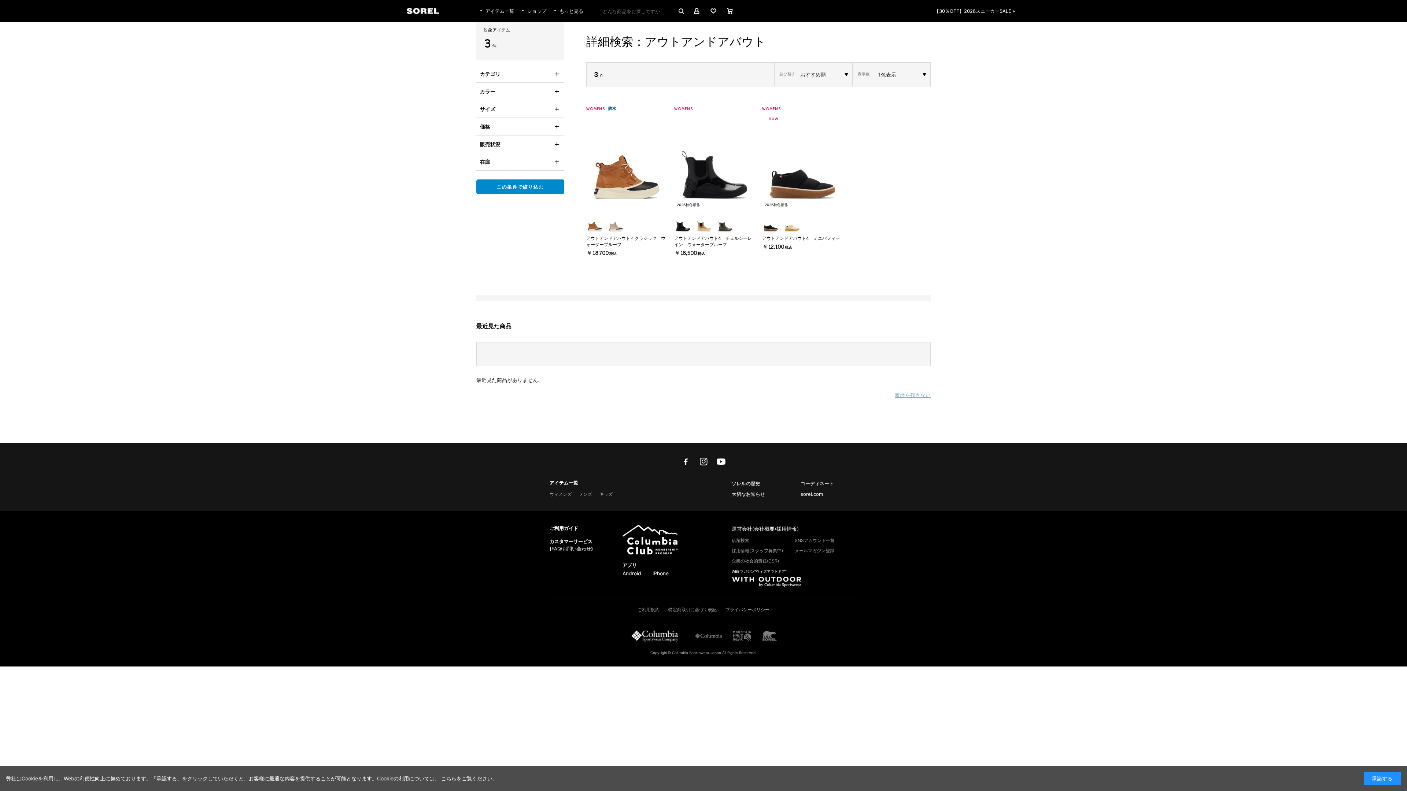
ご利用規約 (649, 609)
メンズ (585, 494)
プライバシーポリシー (747, 609)
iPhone (661, 573)
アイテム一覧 (564, 483)
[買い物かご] (729, 11)
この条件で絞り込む (520, 187)
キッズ (606, 494)
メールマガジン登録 (814, 550)
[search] (680, 10)
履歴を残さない (913, 395)
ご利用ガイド (564, 528)
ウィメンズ (561, 494)
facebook (686, 461)
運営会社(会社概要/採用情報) (765, 529)
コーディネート (817, 483)
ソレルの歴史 (746, 483)
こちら (449, 778)
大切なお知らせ (748, 494)
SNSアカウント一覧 (815, 540)
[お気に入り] (713, 11)
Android (632, 573)
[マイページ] (696, 11)
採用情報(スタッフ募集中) (757, 550)
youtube (721, 461)
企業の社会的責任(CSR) (755, 561)
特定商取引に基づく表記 (692, 609)
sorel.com (812, 494)
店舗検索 (740, 540)
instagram (703, 461)
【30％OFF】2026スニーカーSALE (972, 11)
